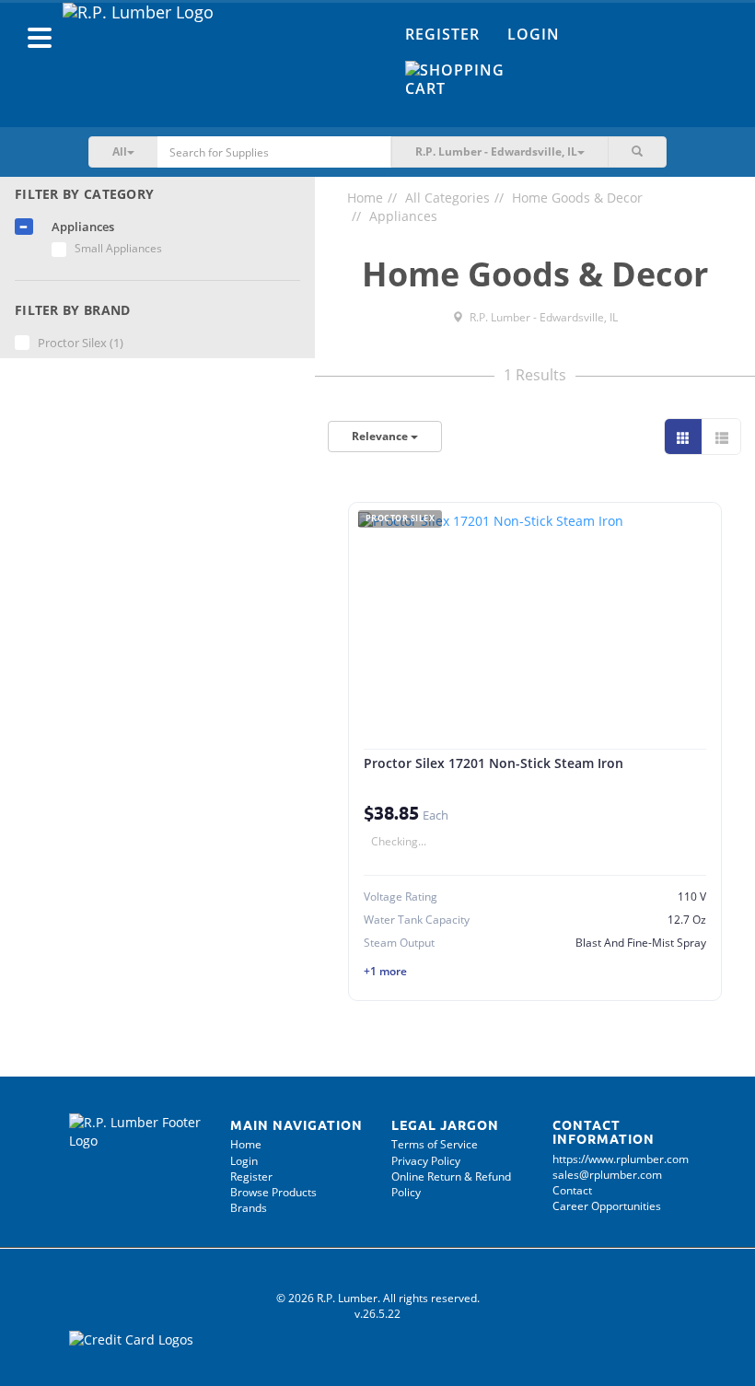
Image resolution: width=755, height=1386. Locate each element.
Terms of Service (434, 1144)
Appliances (403, 216)
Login (533, 34)
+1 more (385, 971)
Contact (572, 1190)
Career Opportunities (606, 1206)
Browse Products (273, 1192)
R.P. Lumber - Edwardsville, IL (542, 317)
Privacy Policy (425, 1161)
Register (442, 34)
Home (365, 197)
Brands (248, 1208)
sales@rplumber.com (607, 1174)
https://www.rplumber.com (620, 1159)
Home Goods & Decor (577, 197)
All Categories (447, 197)
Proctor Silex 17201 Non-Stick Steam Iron (493, 763)
